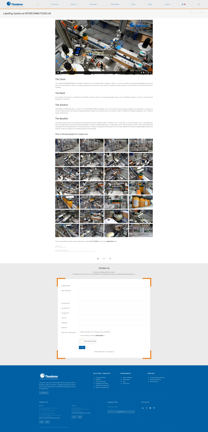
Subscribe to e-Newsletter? (68, 332)
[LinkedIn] (97, 258)
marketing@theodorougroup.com (49, 418)
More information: (66, 290)
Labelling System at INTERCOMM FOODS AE (27, 13)
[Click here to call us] (41, 422)
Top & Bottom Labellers (78, 251)
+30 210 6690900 (94, 274)
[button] (199, 4)
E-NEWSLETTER (112, 402)
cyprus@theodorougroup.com (81, 413)
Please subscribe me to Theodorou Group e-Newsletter (95, 332)
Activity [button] (73, 4)
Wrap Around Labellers (62, 251)
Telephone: (64, 323)
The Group (54, 4)
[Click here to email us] (47, 422)
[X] (110, 258)
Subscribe (121, 411)
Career (150, 4)
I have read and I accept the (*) (92, 335)
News (133, 4)
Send (82, 347)
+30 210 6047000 (104, 274)
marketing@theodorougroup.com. (126, 274)
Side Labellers (91, 251)
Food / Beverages (60, 247)
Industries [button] (93, 4)
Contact (167, 4)
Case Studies (115, 4)
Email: (63, 327)
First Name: (65, 303)
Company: (64, 313)
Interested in (65, 285)
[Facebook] (104, 258)
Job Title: (64, 318)
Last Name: (65, 308)
